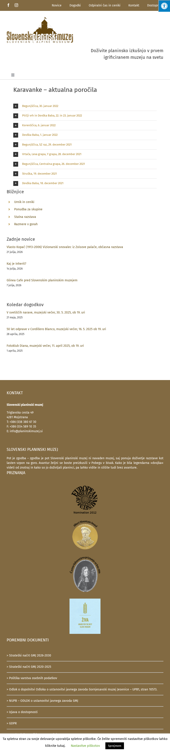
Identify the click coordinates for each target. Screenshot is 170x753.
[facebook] (8, 5)
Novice (57, 5)
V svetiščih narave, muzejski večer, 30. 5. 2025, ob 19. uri (46, 312)
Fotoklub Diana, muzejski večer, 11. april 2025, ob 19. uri (45, 346)
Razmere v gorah (26, 224)
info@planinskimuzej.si (26, 431)
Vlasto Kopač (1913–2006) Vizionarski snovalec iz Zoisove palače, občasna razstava (65, 247)
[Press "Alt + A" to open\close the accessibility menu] (164, 6)
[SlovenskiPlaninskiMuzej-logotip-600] (40, 18)
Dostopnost (155, 5)
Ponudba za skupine (28, 209)
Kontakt (133, 5)
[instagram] (16, 5)
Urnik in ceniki (24, 202)
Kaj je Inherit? (16, 264)
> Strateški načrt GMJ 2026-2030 (29, 655)
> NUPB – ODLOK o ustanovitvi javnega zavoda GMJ (42, 701)
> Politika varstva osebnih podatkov (32, 678)
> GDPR (12, 723)
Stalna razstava (25, 217)
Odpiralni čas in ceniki (104, 5)
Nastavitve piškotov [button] (85, 746)
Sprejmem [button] (114, 745)
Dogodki (75, 5)
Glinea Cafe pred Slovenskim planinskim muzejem (42, 280)
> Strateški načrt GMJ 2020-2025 (29, 667)
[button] (85, 106)
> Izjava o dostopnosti (22, 712)
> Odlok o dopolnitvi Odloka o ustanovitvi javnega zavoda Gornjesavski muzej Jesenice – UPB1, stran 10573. (82, 689)
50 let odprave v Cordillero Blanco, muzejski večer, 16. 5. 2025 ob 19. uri (56, 329)
